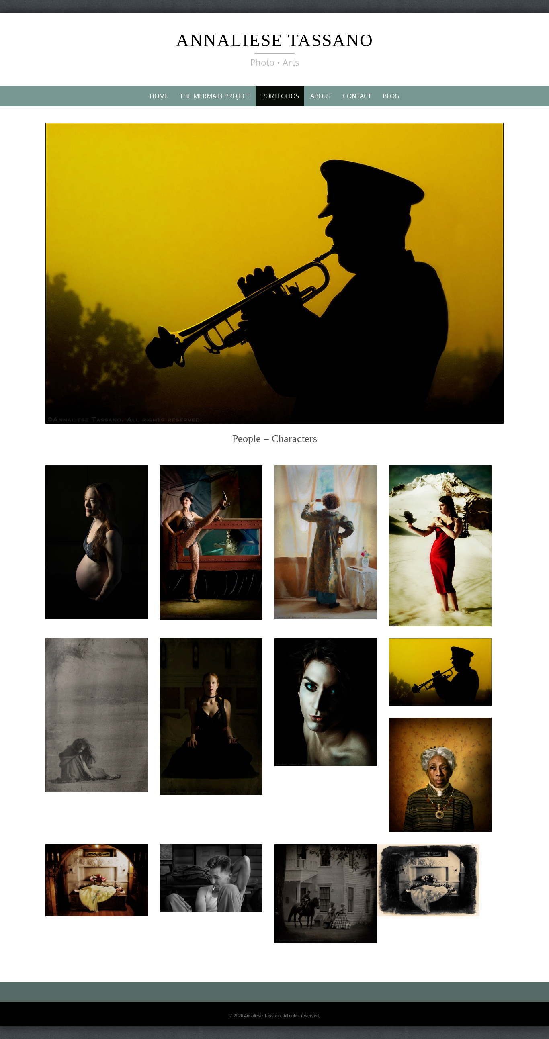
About (321, 96)
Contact (357, 96)
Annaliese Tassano (274, 40)
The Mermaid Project (215, 96)
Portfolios (280, 96)
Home (159, 96)
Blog (391, 96)
